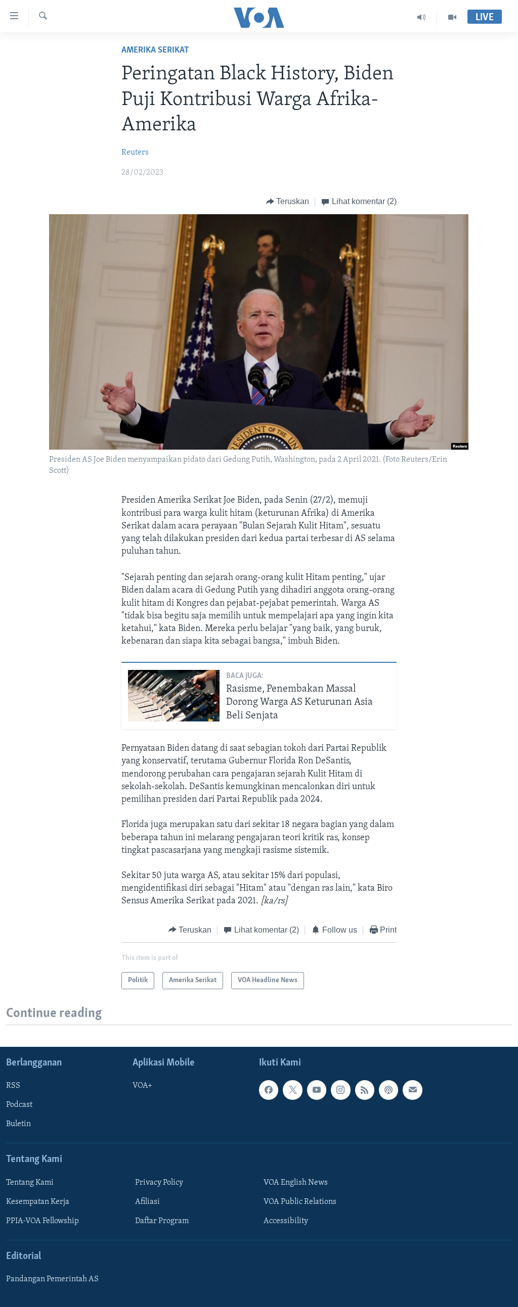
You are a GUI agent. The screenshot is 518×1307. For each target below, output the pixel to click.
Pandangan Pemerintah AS (52, 1279)
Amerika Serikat (155, 50)
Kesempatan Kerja (37, 1202)
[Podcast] (388, 1089)
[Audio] (421, 17)
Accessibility (286, 1221)
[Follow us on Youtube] (316, 1089)
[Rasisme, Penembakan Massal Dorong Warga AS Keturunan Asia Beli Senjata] (174, 695)
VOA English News (296, 1183)
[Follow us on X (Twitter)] (292, 1089)
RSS (13, 1086)
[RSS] (364, 1089)
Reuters (135, 153)
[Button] (288, 201)
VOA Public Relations (300, 1202)
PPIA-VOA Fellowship (42, 1221)
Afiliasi (147, 1202)
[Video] (452, 17)
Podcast (19, 1105)
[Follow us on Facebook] (268, 1089)
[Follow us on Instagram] (340, 1089)
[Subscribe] (412, 1089)
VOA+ (142, 1086)
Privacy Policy (159, 1183)
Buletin (18, 1125)
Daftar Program (162, 1221)
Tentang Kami (30, 1183)
